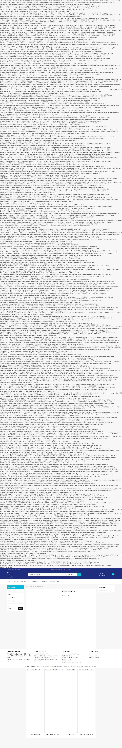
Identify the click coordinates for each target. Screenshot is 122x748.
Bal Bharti (10, 594)
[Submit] (79, 574)
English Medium (12, 597)
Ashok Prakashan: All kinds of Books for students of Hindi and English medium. (51, 666)
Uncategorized (12, 591)
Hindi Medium (11, 601)
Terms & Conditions (94, 657)
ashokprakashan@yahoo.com (73, 662)
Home (90, 654)
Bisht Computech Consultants (89, 666)
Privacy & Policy (93, 655)
